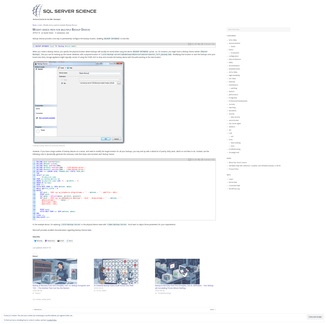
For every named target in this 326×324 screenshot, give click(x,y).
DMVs (231, 62)
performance (233, 95)
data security (235, 117)
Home (35, 25)
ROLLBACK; (232, 111)
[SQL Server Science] (64, 10)
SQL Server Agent (235, 123)
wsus (232, 146)
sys (230, 130)
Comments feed (234, 186)
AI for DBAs (233, 40)
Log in (231, 179)
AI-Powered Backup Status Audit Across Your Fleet (113, 286)
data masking (235, 143)
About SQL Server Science (238, 162)
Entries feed (233, 182)
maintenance (61, 33)
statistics (232, 127)
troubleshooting (234, 149)
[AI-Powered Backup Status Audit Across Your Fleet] (123, 271)
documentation (234, 66)
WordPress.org (234, 189)
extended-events (234, 69)
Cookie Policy (52, 320)
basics (231, 50)
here (89, 230)
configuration (234, 56)
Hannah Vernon (48, 33)
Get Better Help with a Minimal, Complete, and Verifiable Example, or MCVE (255, 166)
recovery (232, 104)
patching (234, 88)
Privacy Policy (234, 169)
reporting (232, 107)
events (233, 46)
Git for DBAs (233, 72)
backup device (46, 299)
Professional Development (238, 101)
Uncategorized (234, 152)
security (231, 114)
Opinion (231, 91)
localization (235, 53)
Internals (232, 82)
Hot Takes (232, 79)
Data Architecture (235, 59)
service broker (234, 120)
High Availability (234, 75)
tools (40, 25)
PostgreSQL (233, 98)
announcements (234, 43)
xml (232, 136)
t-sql (230, 133)
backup (38, 299)
